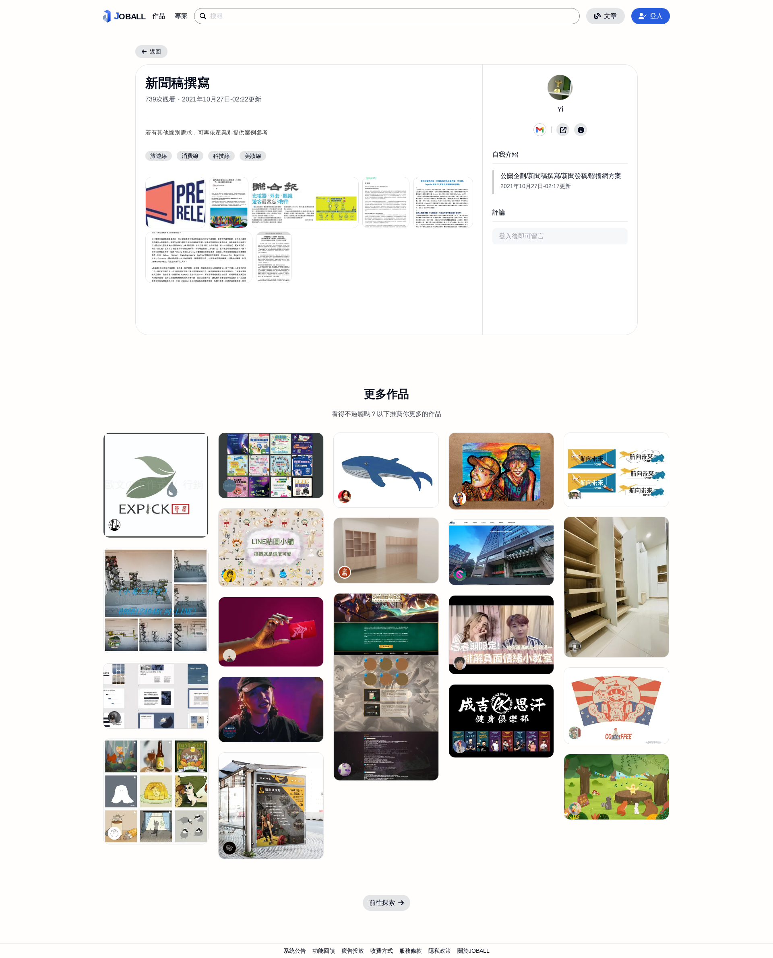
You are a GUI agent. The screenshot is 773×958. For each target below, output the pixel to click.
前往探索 (382, 902)
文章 (610, 15)
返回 (155, 51)
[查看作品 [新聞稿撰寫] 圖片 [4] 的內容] (443, 202)
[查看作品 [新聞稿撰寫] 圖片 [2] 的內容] (305, 202)
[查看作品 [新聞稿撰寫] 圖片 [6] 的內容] (274, 257)
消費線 (190, 156)
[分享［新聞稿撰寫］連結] (562, 129)
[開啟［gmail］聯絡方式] (539, 129)
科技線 (221, 156)
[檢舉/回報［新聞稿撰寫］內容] (580, 129)
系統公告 (294, 951)
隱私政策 (439, 951)
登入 (656, 15)
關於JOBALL (473, 951)
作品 (158, 15)
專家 (181, 15)
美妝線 (252, 156)
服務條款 (410, 951)
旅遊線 (158, 156)
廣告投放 (352, 951)
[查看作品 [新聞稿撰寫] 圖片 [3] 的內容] (385, 202)
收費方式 (381, 951)
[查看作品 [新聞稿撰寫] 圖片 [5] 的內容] (198, 257)
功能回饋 (323, 951)
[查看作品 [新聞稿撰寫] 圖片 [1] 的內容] (228, 202)
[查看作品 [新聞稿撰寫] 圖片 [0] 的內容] (175, 202)
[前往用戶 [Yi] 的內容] (560, 87)
